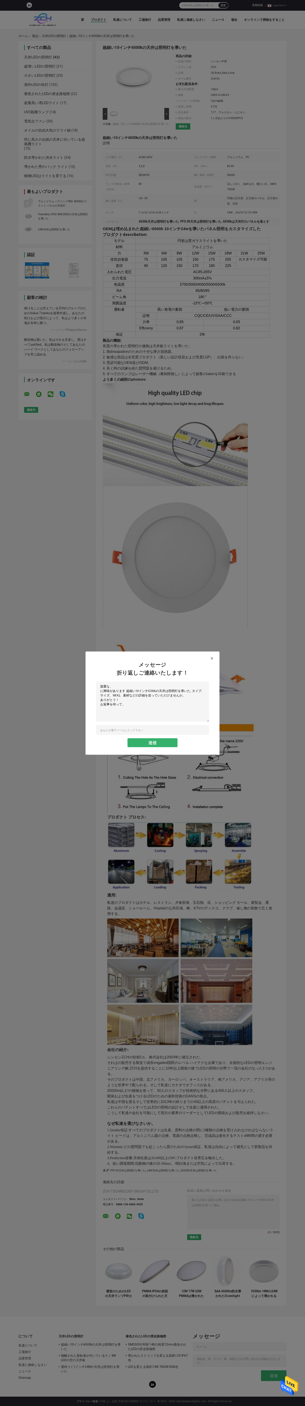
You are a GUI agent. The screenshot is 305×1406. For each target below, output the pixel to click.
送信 (152, 742)
